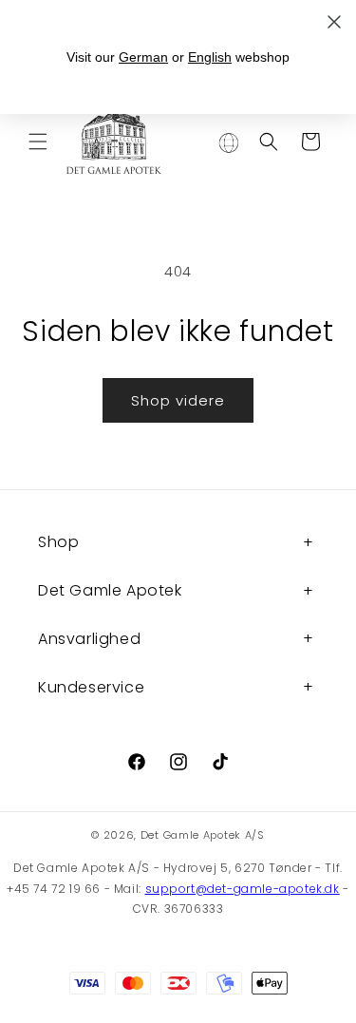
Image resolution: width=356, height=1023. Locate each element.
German (143, 57)
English (210, 57)
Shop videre (178, 400)
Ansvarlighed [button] (89, 639)
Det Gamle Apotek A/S (203, 835)
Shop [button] (58, 542)
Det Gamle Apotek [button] (110, 590)
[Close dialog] (334, 22)
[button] (38, 141)
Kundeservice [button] (91, 687)
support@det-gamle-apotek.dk (242, 889)
